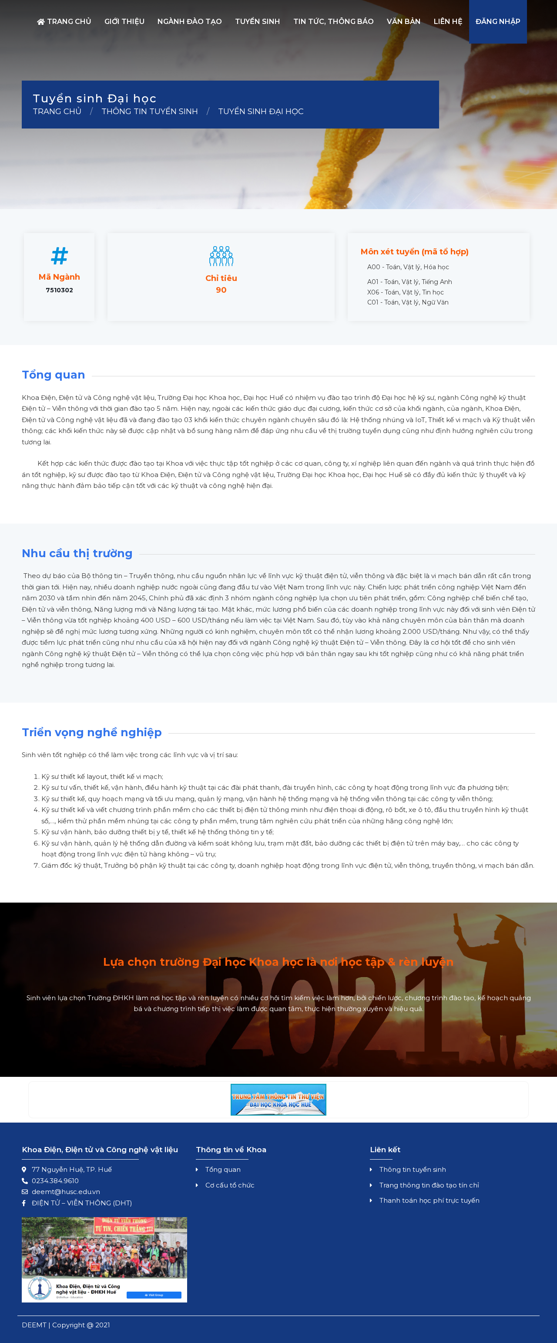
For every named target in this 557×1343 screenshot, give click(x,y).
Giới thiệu (124, 21)
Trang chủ (69, 21)
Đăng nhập (498, 21)
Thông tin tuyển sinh (149, 111)
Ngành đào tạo (190, 21)
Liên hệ (448, 21)
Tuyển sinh (257, 21)
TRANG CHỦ (57, 111)
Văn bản (404, 21)
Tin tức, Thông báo (333, 21)
